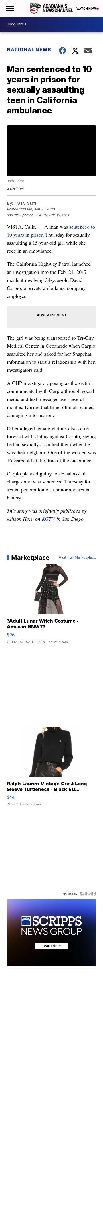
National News (29, 49)
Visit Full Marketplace (77, 558)
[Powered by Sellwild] (88, 894)
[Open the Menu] (9, 8)
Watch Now (86, 8)
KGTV (48, 518)
